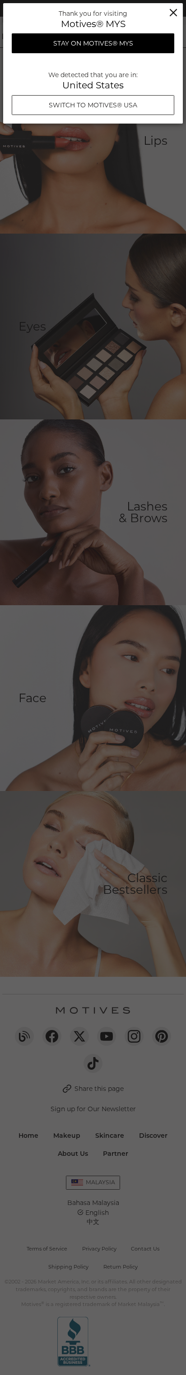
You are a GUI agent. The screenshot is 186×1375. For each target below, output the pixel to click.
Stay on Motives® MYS (93, 43)
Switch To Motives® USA (93, 105)
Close (173, 12)
